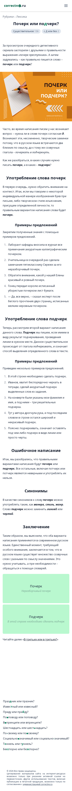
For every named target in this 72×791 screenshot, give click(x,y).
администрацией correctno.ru (37, 784)
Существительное (26, 31)
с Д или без (51, 31)
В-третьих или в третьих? (40, 639)
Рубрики (8, 16)
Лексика (21, 16)
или (18, 701)
